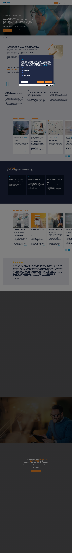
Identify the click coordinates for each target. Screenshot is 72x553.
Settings (25, 77)
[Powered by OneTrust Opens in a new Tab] (49, 85)
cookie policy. (45, 65)
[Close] (52, 56)
